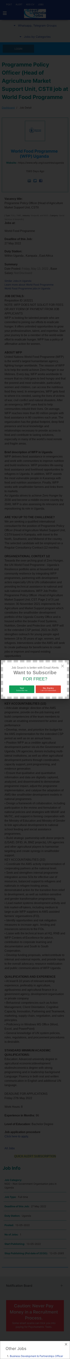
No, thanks (48, 689)
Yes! (21, 689)
